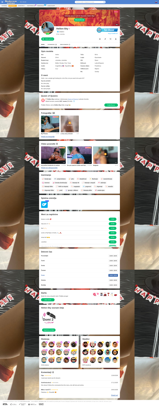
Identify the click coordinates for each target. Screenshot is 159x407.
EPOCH (36, 401)
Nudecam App (51, 5)
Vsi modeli (4, 5)
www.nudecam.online (25, 401)
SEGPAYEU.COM (42, 401)
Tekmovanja (40, 5)
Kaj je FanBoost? (113, 33)
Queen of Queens (73, 99)
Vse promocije (31, 5)
